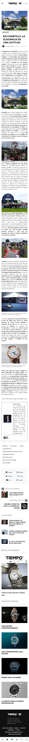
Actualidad (5, 32)
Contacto (22, 728)
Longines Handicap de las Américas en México (12, 451)
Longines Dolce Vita (7, 448)
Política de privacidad (14, 734)
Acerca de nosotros (7, 728)
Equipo (17, 728)
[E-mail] (5, 438)
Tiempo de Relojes (6, 462)
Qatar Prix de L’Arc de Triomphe (9, 460)
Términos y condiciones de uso (13, 732)
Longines (21, 446)
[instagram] (7, 438)
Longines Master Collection (8, 454)
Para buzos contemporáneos (10, 627)
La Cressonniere (13, 446)
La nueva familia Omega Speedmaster (13, 702)
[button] (2, 3)
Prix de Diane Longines (7, 457)
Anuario (17, 730)
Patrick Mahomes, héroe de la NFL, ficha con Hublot (18, 532)
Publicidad (11, 730)
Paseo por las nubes (11, 677)
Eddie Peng (5, 446)
